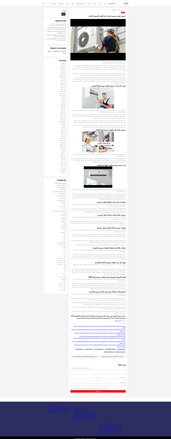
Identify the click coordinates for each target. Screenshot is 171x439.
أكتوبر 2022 (63, 142)
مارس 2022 (63, 155)
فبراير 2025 (63, 85)
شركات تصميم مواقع (61, 260)
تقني (65, 238)
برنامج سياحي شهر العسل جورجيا (84, 412)
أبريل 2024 (63, 104)
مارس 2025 (63, 83)
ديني (65, 249)
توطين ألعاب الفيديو (62, 243)
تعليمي (64, 236)
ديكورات (94, 3)
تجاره (65, 230)
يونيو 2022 (63, 151)
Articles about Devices (60, 183)
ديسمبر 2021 (63, 162)
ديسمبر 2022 (63, 138)
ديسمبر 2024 (63, 87)
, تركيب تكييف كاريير (121, 349)
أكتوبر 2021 (63, 166)
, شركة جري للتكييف (88, 349)
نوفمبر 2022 (63, 140)
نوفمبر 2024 (63, 89)
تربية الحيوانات (63, 232)
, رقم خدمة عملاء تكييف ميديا (110, 349)
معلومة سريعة (63, 290)
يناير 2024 (63, 110)
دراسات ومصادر (62, 245)
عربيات (64, 273)
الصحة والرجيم (63, 215)
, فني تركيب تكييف (79, 349)
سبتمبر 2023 (63, 119)
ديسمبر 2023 (63, 112)
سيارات (67, 3)
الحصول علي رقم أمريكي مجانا (59, 211)
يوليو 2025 (63, 78)
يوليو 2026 (63, 63)
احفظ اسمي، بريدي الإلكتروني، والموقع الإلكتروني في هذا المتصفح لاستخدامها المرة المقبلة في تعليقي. (89, 388)
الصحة (64, 213)
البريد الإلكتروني (123, 377)
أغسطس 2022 (62, 147)
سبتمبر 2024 (63, 93)
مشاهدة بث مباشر (62, 285)
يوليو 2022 (63, 149)
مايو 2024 (64, 102)
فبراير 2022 (63, 157)
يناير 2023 (64, 136)
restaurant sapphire (53, 412)
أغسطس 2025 (62, 76)
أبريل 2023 (63, 130)
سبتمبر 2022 (63, 144)
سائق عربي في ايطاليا (87, 415)
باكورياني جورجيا (59, 411)
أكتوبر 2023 (63, 117)
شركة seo (86, 409)
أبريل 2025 (63, 80)
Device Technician (61, 185)
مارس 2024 (63, 106)
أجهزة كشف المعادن (61, 200)
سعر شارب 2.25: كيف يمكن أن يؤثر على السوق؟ (112, 356)
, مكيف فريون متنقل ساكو (120, 352)
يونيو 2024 (63, 100)
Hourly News (63, 189)
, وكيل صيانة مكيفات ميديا (109, 352)
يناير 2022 (64, 159)
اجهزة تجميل (53, 3)
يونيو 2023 (63, 125)
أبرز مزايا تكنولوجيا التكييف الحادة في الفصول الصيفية (85, 356)
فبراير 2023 (63, 134)
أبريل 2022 (63, 153)
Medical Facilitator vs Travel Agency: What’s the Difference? (56, 35)
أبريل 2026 (63, 65)
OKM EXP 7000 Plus (117, 432)
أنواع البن (101, 433)
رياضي (88, 3)
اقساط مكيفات (118, 320)
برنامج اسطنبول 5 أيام (78, 418)
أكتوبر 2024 (63, 91)
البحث (64, 11)
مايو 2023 (64, 127)
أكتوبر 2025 (63, 72)
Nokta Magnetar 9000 (60, 409)
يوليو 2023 (63, 123)
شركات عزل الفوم (62, 264)
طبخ (65, 268)
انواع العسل (61, 3)
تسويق (64, 234)
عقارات (64, 275)
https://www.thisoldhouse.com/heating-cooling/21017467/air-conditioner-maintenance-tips (102, 336)
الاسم (96, 377)
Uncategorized (111, 3)
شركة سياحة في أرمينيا (58, 406)
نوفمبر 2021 (63, 164)
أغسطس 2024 (62, 95)
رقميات (125, 3)
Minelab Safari (55, 408)
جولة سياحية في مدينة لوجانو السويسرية (107, 432)
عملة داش (64, 281)
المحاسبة (64, 219)
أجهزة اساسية (63, 198)
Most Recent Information (59, 192)
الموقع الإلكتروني (123, 382)
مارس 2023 (63, 132)
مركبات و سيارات (62, 283)
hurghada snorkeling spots (84, 412)
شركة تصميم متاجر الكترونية (110, 425)
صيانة (73, 3)
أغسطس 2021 (63, 170)
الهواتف (64, 224)
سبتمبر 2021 (63, 168)
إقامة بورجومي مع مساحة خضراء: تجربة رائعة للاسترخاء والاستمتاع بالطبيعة (57, 24)
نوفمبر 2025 (63, 70)
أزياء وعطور (63, 202)
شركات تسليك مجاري (61, 258)
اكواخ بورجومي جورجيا (88, 417)
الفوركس (64, 217)
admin (112, 10)
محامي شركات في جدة (110, 430)
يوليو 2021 (64, 172)
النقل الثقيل (63, 221)
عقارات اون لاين (62, 277)
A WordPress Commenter (59, 51)
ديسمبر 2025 (63, 68)
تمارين (64, 241)
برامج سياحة (63, 228)
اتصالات (64, 204)
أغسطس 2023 (62, 121)
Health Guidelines (61, 187)
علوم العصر (63, 279)
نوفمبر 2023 (63, 115)
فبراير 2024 (63, 108)
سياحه (100, 3)
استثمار (64, 209)
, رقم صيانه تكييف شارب (99, 349)
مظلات (64, 288)
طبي (105, 3)
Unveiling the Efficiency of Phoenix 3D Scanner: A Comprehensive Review (56, 28)
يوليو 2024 (63, 97)
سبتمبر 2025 (63, 74)
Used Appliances (61, 196)
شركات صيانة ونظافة (80, 3)
